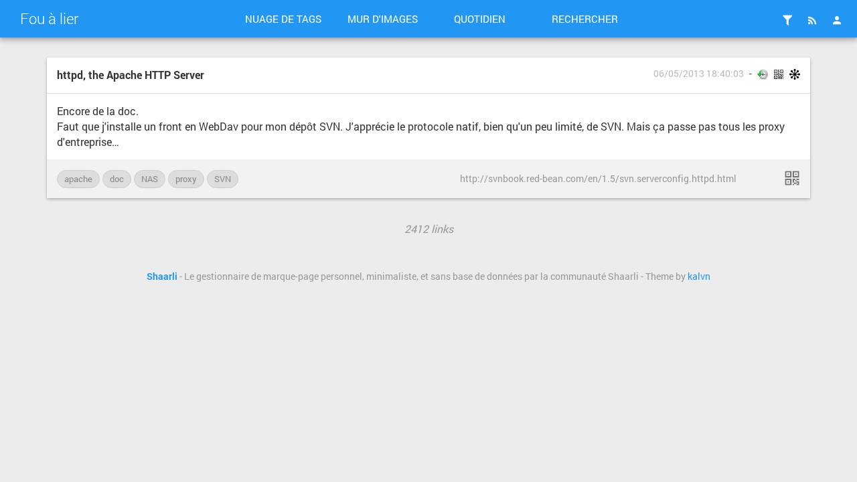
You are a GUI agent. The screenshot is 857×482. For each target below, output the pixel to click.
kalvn (699, 276)
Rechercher (585, 18)
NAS (149, 178)
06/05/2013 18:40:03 (698, 74)
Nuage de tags (283, 18)
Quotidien (479, 18)
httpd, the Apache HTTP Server (130, 75)
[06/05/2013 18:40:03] (792, 178)
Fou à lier (49, 18)
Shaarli (162, 276)
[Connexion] (837, 20)
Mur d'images (382, 18)
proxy (186, 178)
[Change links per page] (787, 20)
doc (117, 178)
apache (78, 178)
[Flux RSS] (812, 20)
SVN (222, 178)
